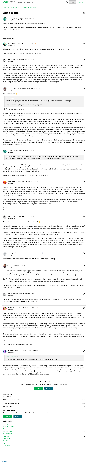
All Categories (7, 396)
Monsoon (10, 88)
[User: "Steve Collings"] (5, 182)
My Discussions (7, 433)
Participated (6, 446)
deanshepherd (12, 253)
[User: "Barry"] (5, 44)
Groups (5, 443)
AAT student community (44, 400)
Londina (10, 18)
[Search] (67, 2)
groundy (10, 307)
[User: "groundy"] (5, 308)
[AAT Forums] (9, 2)
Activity (5, 429)
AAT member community (44, 403)
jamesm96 (10, 265)
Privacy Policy (4, 461)
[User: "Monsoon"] (5, 89)
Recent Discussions (8, 426)
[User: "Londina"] (5, 19)
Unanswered (6, 438)
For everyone (44, 406)
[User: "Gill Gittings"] (5, 351)
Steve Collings (11, 181)
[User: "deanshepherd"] (5, 254)
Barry (9, 43)
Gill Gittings (11, 350)
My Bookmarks (44, 431)
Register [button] (48, 388)
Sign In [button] (39, 388)
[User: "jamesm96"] (5, 266)
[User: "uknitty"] (5, 60)
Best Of (5, 441)
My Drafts (44, 436)
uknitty (10, 59)
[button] (84, 13)
